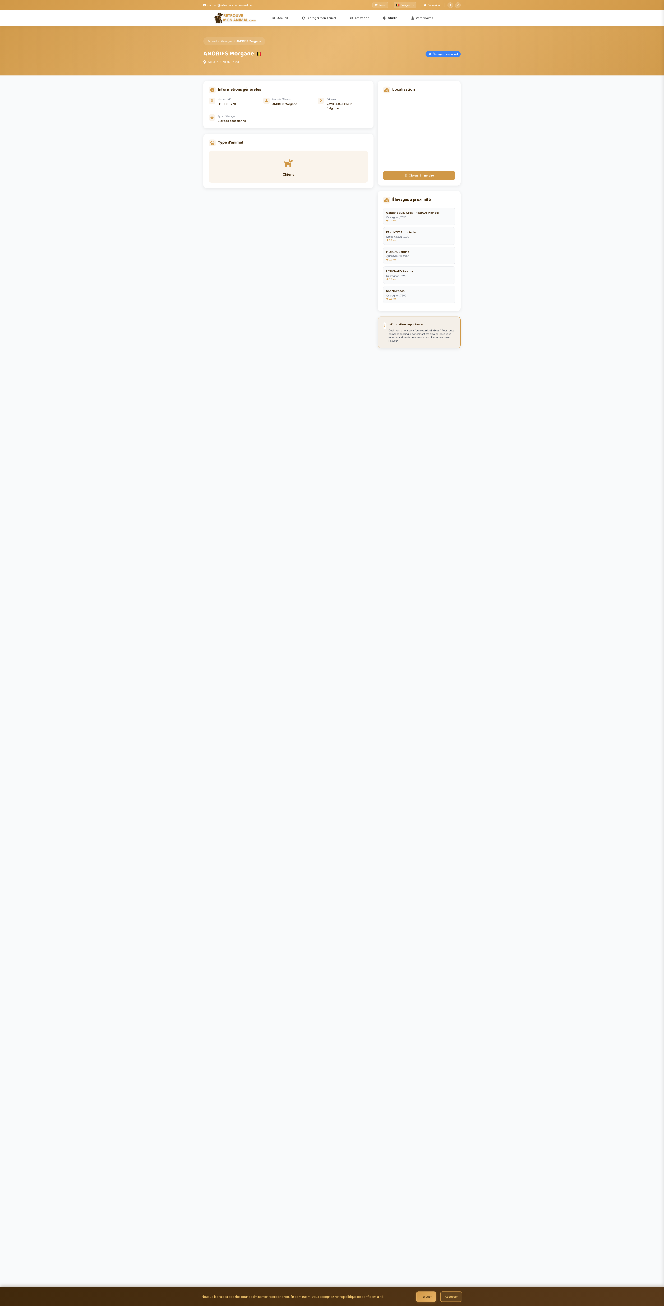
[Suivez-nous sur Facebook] (450, 5)
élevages (226, 41)
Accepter (451, 1296)
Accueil (212, 41)
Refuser (426, 1296)
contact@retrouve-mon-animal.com (231, 5)
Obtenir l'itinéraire (421, 175)
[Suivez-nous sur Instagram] (458, 5)
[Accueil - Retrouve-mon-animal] (235, 18)
